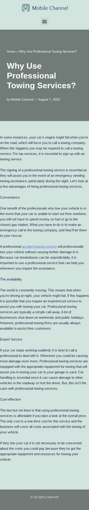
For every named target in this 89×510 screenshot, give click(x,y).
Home (11, 51)
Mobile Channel (22, 99)
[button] (44, 21)
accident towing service (39, 246)
